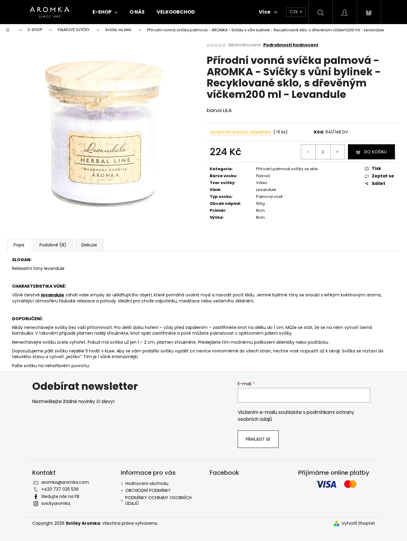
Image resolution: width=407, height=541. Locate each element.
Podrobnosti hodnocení (290, 45)
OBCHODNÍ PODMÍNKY (148, 490)
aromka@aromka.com (65, 482)
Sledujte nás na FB (60, 496)
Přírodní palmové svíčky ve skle (287, 169)
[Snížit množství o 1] (308, 152)
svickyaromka (55, 503)
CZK (294, 12)
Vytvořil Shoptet (358, 523)
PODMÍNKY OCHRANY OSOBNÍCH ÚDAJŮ (158, 500)
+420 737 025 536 (60, 489)
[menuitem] (105, 12)
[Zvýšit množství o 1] (337, 152)
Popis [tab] (19, 245)
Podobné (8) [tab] (52, 245)
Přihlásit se (258, 439)
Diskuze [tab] (89, 245)
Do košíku (375, 152)
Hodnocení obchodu (146, 483)
